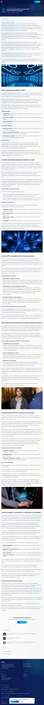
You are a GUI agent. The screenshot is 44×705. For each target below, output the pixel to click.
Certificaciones (25, 675)
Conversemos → (22, 622)
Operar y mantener (26, 665)
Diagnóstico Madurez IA (5, 679)
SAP (17, 23)
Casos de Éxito (3, 675)
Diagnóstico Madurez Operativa (6, 678)
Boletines (3, 676)
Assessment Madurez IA (7, 651)
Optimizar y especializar (27, 666)
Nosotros (24, 673)
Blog (12, 7)
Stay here (22, 701)
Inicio (8, 7)
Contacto (24, 676)
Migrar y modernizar (26, 663)
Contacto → (37, 1)
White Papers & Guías (7, 653)
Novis (2, 1)
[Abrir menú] (42, 2)
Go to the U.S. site (14, 701)
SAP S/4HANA (10, 309)
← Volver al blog (4, 18)
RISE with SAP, (30, 179)
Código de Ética (4, 703)
